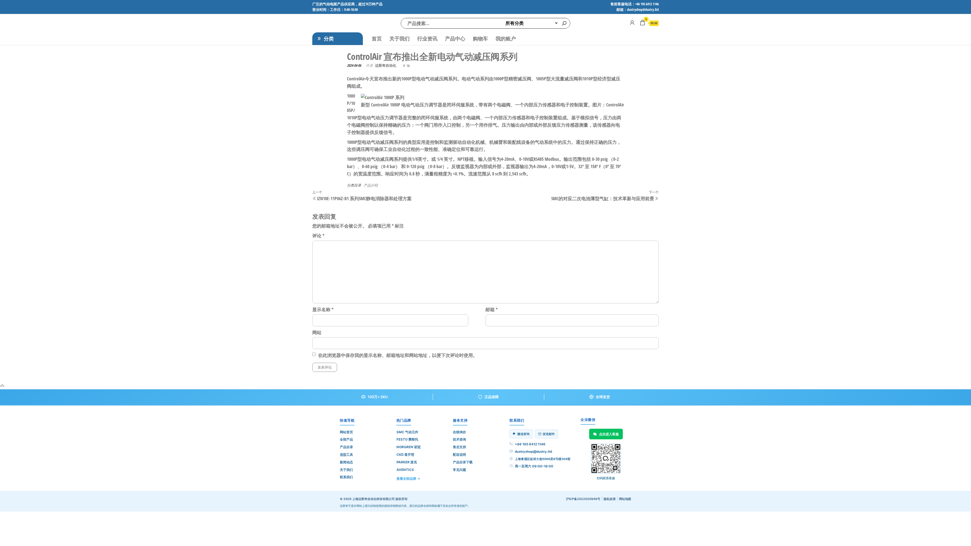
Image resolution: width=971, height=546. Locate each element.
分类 (329, 38)
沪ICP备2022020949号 (583, 499)
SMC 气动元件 (407, 432)
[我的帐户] (632, 22)
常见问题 (459, 470)
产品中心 (455, 38)
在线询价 (459, 432)
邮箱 (492, 309)
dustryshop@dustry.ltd (533, 451)
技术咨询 (459, 439)
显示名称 (323, 309)
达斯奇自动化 (385, 65)
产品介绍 (371, 185)
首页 (377, 38)
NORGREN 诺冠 (408, 447)
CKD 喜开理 (405, 454)
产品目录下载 (463, 462)
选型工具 (346, 454)
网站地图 (625, 499)
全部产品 (346, 439)
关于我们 (399, 38)
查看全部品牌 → (408, 478)
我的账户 (506, 38)
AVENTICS (405, 470)
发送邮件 (549, 434)
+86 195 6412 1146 (530, 444)
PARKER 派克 (406, 462)
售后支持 (459, 447)
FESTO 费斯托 (407, 439)
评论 (318, 236)
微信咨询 (523, 434)
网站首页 (346, 432)
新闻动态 (346, 462)
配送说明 (459, 454)
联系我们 (346, 477)
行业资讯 (427, 38)
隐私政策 (610, 499)
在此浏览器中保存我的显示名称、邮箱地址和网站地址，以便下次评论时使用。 (397, 355)
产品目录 (346, 447)
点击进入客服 (609, 434)
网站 (316, 332)
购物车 (480, 38)
